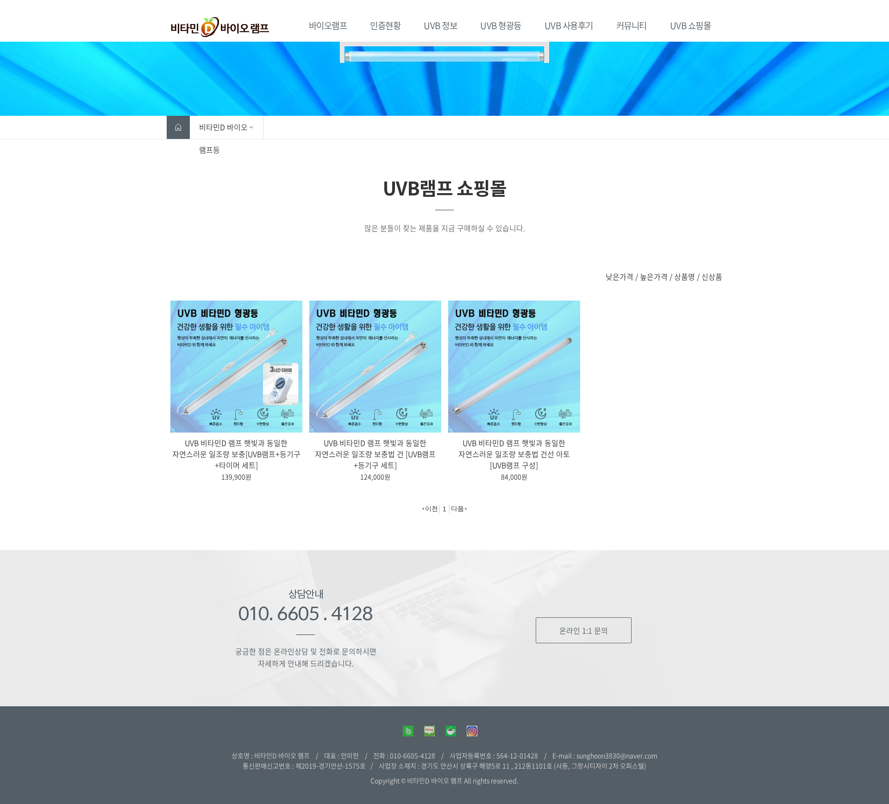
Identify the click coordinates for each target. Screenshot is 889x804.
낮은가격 (619, 276)
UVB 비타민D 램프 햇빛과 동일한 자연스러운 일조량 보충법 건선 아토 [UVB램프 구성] (514, 454)
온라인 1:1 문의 (583, 630)
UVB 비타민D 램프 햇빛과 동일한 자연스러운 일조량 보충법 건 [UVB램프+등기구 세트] (375, 454)
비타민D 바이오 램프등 (223, 130)
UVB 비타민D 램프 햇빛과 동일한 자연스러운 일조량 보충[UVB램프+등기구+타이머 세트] (236, 454)
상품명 (684, 276)
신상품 (711, 276)
